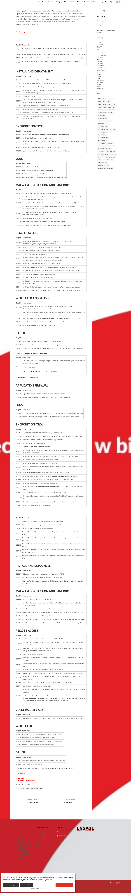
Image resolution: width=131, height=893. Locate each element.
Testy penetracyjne (24, 850)
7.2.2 (104, 107)
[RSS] (120, 2)
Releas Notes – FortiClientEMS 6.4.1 (61, 768)
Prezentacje (21, 861)
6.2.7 (110, 98)
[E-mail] (111, 2)
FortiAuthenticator (102, 55)
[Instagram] (117, 2)
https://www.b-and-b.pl (65, 834)
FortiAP (99, 54)
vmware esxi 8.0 (103, 162)
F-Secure (99, 50)
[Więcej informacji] (105, 2)
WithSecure (100, 88)
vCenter (100, 157)
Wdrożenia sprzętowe (24, 863)
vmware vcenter (103, 165)
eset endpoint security (105, 112)
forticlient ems (103, 140)
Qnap (98, 78)
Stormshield (100, 80)
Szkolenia (100, 82)
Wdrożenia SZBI (22, 865)
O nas (18, 834)
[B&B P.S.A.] (14, 2)
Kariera (19, 871)
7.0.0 (104, 104)
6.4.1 (18, 788)
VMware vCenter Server (105, 168)
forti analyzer (103, 129)
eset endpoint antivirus (106, 110)
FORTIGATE (100, 61)
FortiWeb (99, 73)
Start (18, 832)
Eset (114, 107)
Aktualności (100, 44)
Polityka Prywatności (45, 880)
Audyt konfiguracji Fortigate (23, 858)
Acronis (99, 42)
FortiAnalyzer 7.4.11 (102, 21)
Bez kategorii (100, 46)
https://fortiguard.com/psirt (34, 371)
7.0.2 (109, 104)
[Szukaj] (102, 2)
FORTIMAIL (100, 63)
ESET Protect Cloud (104, 121)
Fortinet (101, 148)
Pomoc (19, 869)
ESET (98, 48)
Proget (99, 77)
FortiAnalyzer (101, 52)
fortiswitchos (103, 154)
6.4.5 (109, 101)
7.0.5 (114, 104)
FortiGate (101, 143)
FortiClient (25, 788)
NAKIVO (99, 75)
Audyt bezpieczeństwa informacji (24, 847)
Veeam (99, 84)
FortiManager (100, 65)
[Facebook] (114, 2)
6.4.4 (104, 101)
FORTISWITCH (101, 71)
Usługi (18, 838)
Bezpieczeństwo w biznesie (23, 843)
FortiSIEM (99, 69)
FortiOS (108, 148)
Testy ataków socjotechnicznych (24, 853)
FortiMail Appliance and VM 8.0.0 (106, 30)
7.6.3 (109, 107)
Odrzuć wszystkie (11, 885)
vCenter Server (110, 157)
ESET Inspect (102, 115)
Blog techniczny (21, 867)
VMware (99, 86)
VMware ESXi (109, 160)
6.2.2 (104, 98)
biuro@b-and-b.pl (64, 832)
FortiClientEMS (103, 137)
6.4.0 (99, 101)
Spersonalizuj (26, 885)
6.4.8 (99, 104)
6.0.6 (99, 98)
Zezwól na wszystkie (64, 885)
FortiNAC (99, 67)
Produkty (19, 836)
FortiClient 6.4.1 (36, 788)
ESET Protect (102, 118)
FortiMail (110, 143)
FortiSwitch (111, 151)
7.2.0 (99, 107)
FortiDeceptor (101, 59)
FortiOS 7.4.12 (100, 26)
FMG (107, 123)
